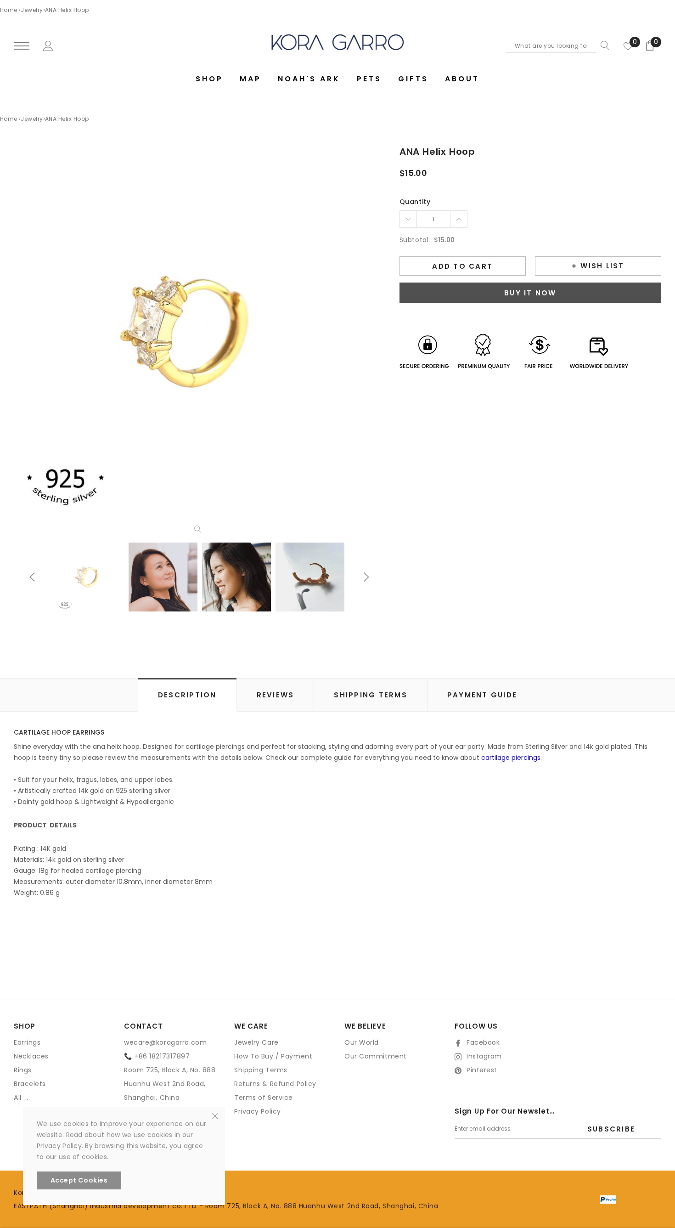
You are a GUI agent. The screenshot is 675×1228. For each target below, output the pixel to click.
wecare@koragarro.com (165, 1042)
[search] (603, 45)
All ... (21, 1097)
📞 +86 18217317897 (157, 1056)
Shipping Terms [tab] (370, 695)
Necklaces (31, 1056)
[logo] (337, 42)
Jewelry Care (256, 1042)
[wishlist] (628, 45)
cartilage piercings (510, 757)
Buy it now (530, 293)
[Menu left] (21, 46)
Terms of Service (263, 1097)
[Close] (215, 1115)
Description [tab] (187, 695)
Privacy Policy (257, 1111)
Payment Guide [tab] (482, 695)
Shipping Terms (260, 1070)
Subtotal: (414, 239)
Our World (361, 1042)
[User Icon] (48, 45)
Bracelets (30, 1083)
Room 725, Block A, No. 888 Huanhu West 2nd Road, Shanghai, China (170, 1083)
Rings (23, 1070)
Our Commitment (375, 1056)
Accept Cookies (79, 1180)
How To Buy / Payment (273, 1056)
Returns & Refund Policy (275, 1083)
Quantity (414, 201)
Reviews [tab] (275, 695)
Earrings (27, 1042)
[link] (89, 577)
